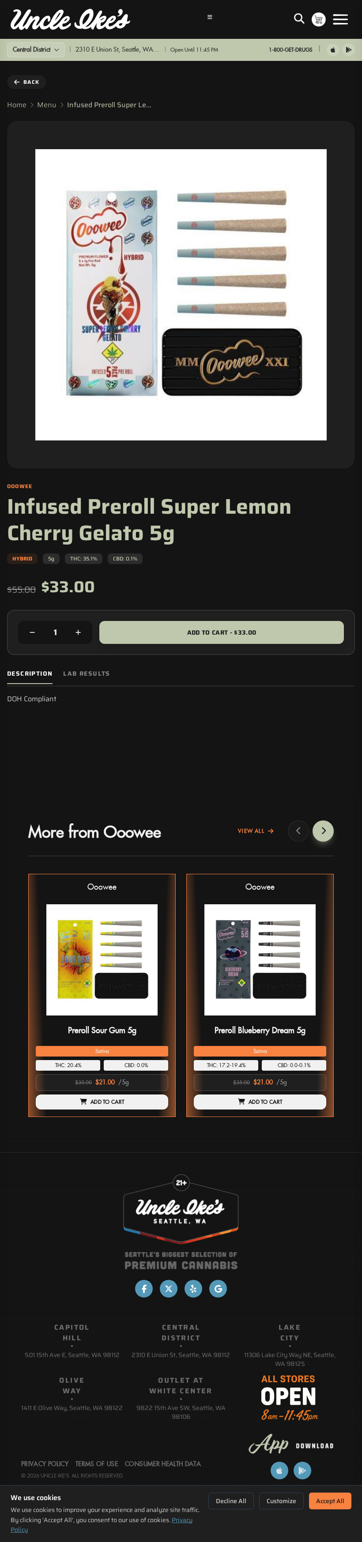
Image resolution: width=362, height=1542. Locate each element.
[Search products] (299, 19)
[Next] (323, 831)
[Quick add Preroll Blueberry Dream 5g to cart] (312, 1019)
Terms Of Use (96, 1464)
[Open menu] (340, 19)
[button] (102, 995)
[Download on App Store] (333, 50)
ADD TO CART (107, 1102)
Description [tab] (30, 673)
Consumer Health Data (163, 1464)
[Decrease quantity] (32, 632)
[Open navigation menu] (210, 19)
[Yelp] (193, 1289)
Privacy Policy (44, 1464)
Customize (281, 1501)
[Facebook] (144, 1289)
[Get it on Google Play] (349, 50)
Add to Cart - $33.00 (221, 632)
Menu (47, 105)
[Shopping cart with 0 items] (319, 19)
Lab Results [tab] (86, 673)
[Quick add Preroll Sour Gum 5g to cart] (154, 1019)
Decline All (231, 1501)
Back (31, 82)
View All (251, 831)
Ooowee (102, 887)
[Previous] (298, 831)
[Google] (218, 1289)
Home (16, 105)
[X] (168, 1289)
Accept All (330, 1501)
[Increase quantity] (78, 632)
